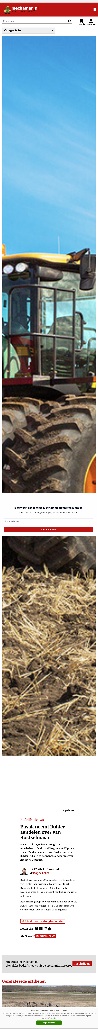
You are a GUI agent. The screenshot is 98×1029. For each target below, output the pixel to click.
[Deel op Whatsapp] (37, 929)
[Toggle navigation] (95, 9)
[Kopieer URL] (50, 928)
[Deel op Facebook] (41, 929)
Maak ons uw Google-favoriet (44, 921)
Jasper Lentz (41, 873)
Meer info (52, 1018)
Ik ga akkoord (49, 1023)
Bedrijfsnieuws (45, 936)
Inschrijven (82, 963)
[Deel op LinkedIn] (46, 929)
